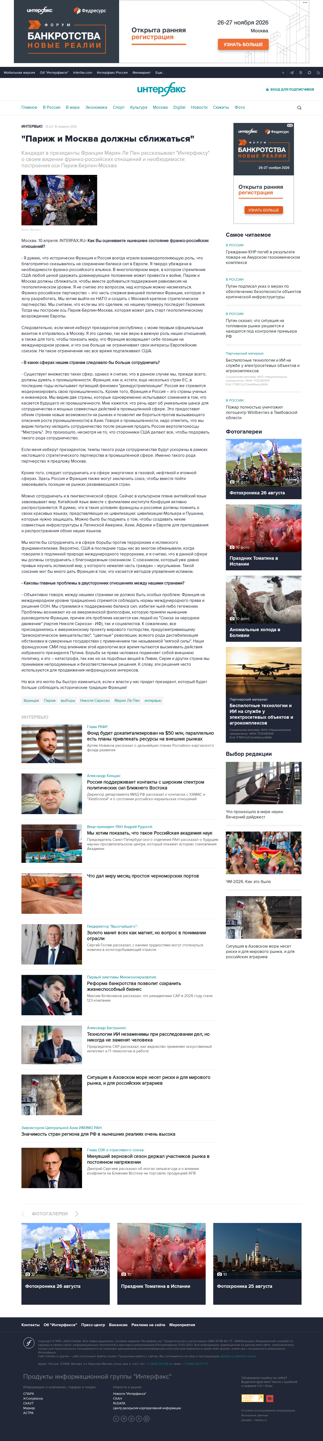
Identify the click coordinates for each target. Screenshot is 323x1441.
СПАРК (28, 1394)
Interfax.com (82, 72)
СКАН (117, 1399)
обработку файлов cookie (238, 1356)
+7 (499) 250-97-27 (195, 1364)
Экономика (96, 107)
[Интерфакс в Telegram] (124, 1419)
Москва (160, 107)
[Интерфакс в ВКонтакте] (131, 1419)
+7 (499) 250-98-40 (160, 1364)
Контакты (30, 1324)
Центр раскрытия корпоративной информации (147, 1408)
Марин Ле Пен (127, 700)
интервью (153, 700)
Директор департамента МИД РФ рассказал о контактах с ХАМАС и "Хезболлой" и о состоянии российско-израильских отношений (146, 796)
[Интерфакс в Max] (146, 1419)
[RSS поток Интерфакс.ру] (139, 1419)
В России (51, 107)
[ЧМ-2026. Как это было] (264, 875)
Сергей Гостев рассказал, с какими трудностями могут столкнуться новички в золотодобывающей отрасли (145, 947)
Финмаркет (141, 72)
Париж (50, 700)
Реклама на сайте (148, 1324)
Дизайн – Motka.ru (254, 1420)
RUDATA (119, 1403)
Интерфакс (161, 89)
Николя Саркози (95, 700)
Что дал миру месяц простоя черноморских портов (143, 876)
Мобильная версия (19, 72)
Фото (240, 107)
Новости (199, 107)
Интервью (32, 126)
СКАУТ (28, 1403)
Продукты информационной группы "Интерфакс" (97, 1377)
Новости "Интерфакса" (129, 1394)
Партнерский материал (245, 353)
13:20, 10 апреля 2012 (61, 127)
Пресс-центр (93, 1324)
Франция (31, 700)
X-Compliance (33, 1399)
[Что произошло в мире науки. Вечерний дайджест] (264, 805)
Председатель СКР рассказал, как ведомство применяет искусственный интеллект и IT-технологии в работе (149, 1048)
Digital (179, 107)
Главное (29, 107)
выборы (68, 700)
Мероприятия (182, 1324)
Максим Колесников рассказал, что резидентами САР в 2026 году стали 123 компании (149, 998)
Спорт (119, 107)
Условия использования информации (268, 1410)
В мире (73, 107)
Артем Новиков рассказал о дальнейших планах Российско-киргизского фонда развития (150, 747)
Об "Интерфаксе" (54, 72)
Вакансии (118, 1324)
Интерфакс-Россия (112, 72)
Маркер (29, 1408)
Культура (138, 107)
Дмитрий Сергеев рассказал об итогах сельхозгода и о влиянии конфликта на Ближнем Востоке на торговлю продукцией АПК (143, 1171)
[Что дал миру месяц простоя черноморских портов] (51, 894)
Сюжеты (221, 107)
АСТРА (28, 1413)
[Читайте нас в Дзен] (116, 1419)
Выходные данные (254, 1415)
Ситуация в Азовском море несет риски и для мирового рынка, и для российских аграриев (148, 1080)
